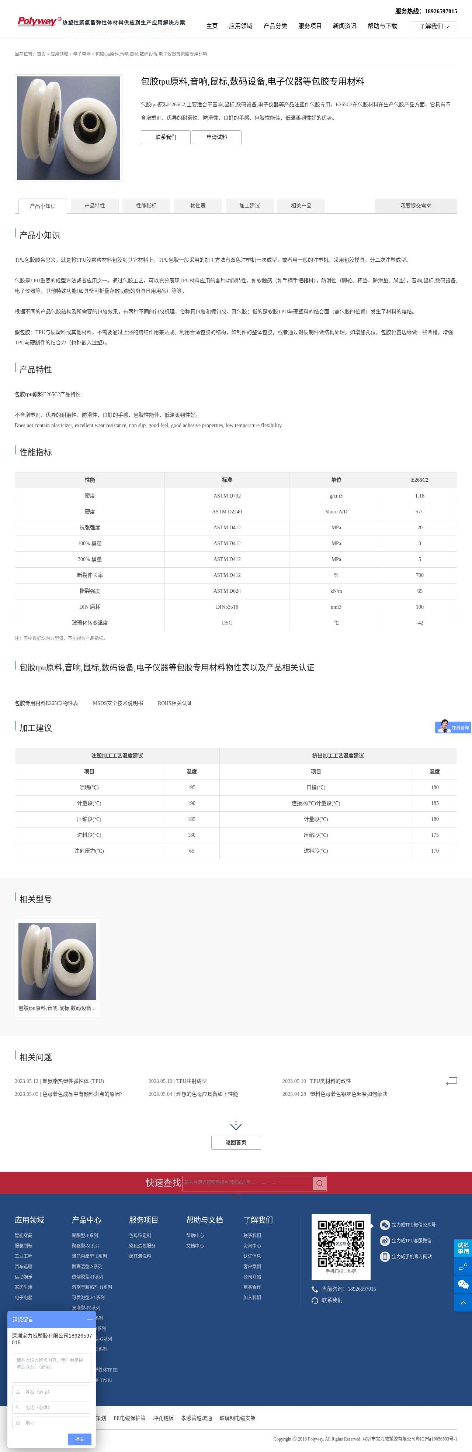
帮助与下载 (382, 26)
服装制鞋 (23, 1246)
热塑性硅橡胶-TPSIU (92, 1380)
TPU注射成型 (191, 1081)
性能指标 (146, 206)
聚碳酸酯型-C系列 (89, 1349)
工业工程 (23, 1256)
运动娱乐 (23, 1277)
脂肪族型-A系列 (87, 1318)
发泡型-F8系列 (86, 1308)
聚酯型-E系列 (85, 1235)
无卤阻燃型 (83, 1359)
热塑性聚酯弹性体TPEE (95, 1370)
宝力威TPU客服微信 (411, 1240)
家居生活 (23, 1287)
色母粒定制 (140, 1235)
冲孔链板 (163, 1418)
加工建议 (249, 206)
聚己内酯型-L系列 (89, 1256)
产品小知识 (43, 206)
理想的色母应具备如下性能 (207, 1094)
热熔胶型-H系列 (87, 1277)
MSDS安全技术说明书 (116, 703)
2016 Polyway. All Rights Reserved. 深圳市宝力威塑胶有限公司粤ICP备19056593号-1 (377, 1439)
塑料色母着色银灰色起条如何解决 (349, 1094)
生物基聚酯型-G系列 (92, 1339)
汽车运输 (23, 1266)
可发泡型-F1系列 (88, 1297)
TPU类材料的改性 (330, 1081)
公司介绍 (252, 1277)
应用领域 (241, 26)
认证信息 (252, 1256)
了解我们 (431, 26)
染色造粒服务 (142, 1246)
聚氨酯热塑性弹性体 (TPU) (73, 1081)
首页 (41, 54)
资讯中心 (252, 1246)
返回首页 (236, 1142)
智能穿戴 (23, 1235)
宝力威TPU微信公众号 (414, 1225)
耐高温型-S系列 (87, 1266)
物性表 (198, 206)
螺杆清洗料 (140, 1256)
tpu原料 (34, 394)
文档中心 (195, 1246)
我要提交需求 (415, 206)
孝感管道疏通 (196, 1418)
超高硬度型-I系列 (89, 1328)
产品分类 (275, 26)
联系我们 (166, 137)
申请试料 (216, 137)
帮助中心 (195, 1235)
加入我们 (252, 1297)
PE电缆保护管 (130, 1418)
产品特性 (94, 206)
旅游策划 (96, 1418)
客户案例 (252, 1266)
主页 (212, 26)
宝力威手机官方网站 (412, 1256)
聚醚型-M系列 (86, 1246)
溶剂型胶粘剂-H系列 (92, 1287)
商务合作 (252, 1287)
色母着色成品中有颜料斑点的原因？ (83, 1094)
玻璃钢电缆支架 (237, 1418)
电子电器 (82, 54)
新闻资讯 (345, 26)
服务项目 (310, 26)
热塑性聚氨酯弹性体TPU (103, 24)
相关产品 (301, 206)
